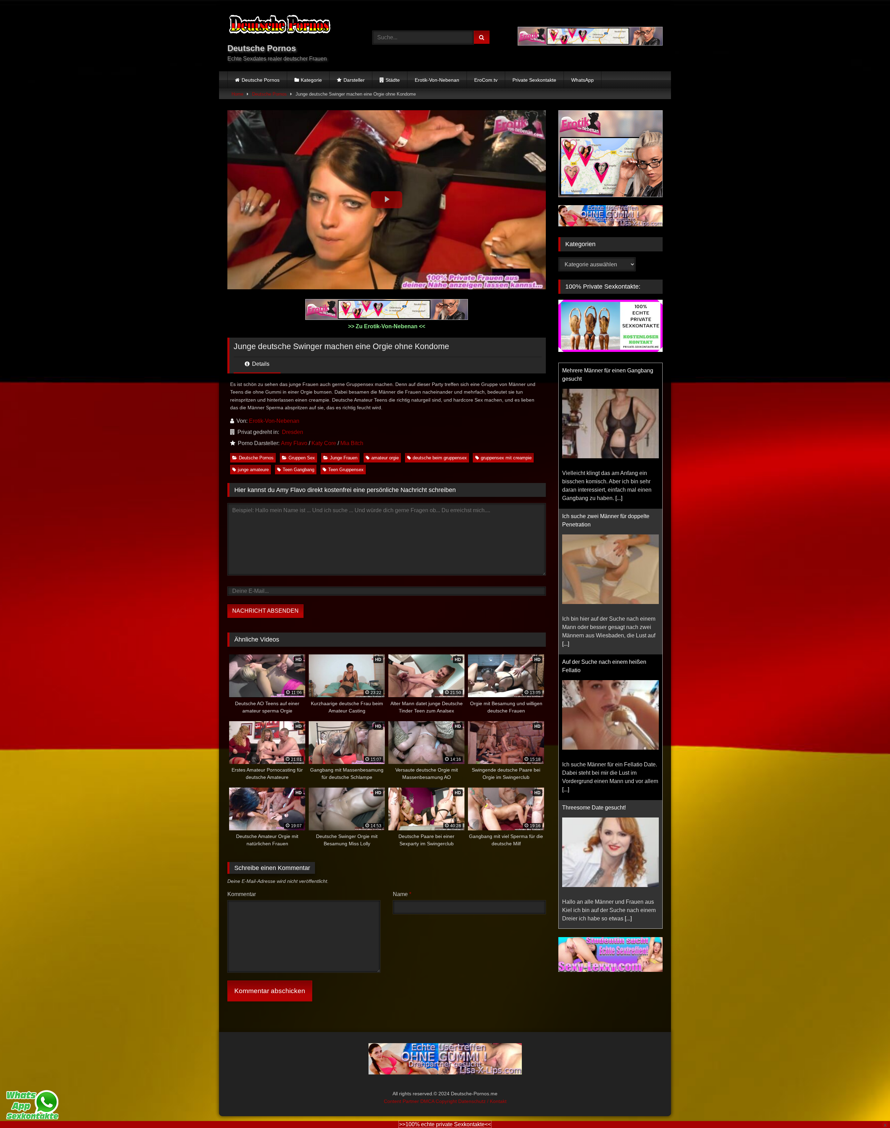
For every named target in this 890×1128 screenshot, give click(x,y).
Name (402, 894)
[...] (618, 498)
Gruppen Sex (302, 457)
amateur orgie (385, 457)
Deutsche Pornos (261, 80)
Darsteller (354, 80)
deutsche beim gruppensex (440, 457)
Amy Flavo (294, 443)
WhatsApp (582, 80)
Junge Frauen (343, 457)
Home (237, 94)
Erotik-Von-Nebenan (437, 80)
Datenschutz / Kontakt (482, 1101)
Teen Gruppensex (346, 469)
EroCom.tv (485, 80)
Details (260, 364)
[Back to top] (868, 1107)
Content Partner (402, 1101)
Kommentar (241, 894)
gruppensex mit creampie (506, 457)
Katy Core (324, 443)
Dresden (292, 432)
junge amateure (253, 469)
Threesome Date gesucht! (594, 808)
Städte (393, 80)
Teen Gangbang (298, 469)
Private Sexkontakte (534, 80)
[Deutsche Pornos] (279, 25)
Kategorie (311, 80)
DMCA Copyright (439, 1101)
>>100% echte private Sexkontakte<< (445, 1124)
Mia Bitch (351, 443)
